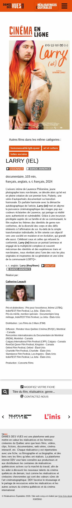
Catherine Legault (16, 281)
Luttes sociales (19, 154)
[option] (20, 416)
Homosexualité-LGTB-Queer (25, 148)
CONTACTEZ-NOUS (36, 396)
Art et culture (50, 148)
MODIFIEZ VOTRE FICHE (39, 387)
